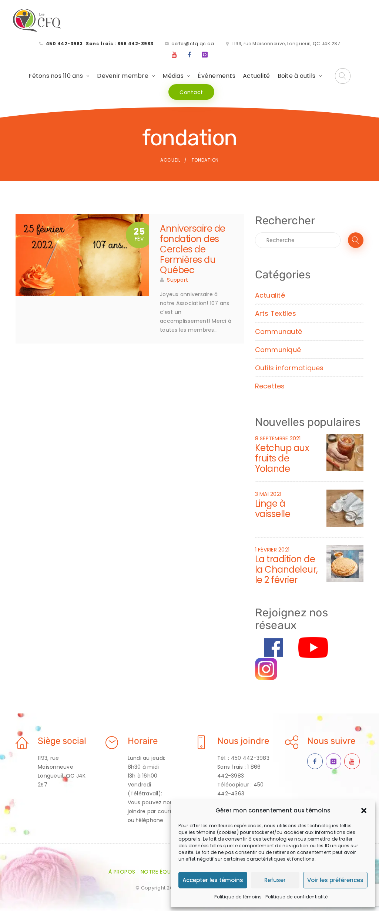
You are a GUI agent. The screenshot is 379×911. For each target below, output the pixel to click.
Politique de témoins (238, 897)
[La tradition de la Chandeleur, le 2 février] (344, 563)
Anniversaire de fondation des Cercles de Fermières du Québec (192, 249)
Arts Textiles (275, 313)
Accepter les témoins (212, 880)
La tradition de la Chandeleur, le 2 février (286, 569)
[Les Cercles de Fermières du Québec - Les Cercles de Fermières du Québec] (37, 21)
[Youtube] (175, 55)
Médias (173, 76)
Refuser (275, 880)
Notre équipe (159, 871)
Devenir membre (122, 76)
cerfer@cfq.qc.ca (192, 43)
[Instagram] (205, 55)
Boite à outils (297, 76)
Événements (216, 76)
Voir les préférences (335, 880)
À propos (121, 871)
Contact (191, 92)
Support (177, 280)
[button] (364, 810)
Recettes (270, 386)
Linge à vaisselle (273, 508)
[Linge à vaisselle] (344, 507)
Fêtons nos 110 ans (55, 76)
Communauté (278, 331)
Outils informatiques (289, 367)
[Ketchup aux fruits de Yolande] (344, 452)
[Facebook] (189, 55)
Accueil (170, 160)
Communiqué (278, 349)
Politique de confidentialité (296, 897)
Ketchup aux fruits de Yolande (282, 458)
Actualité (256, 76)
